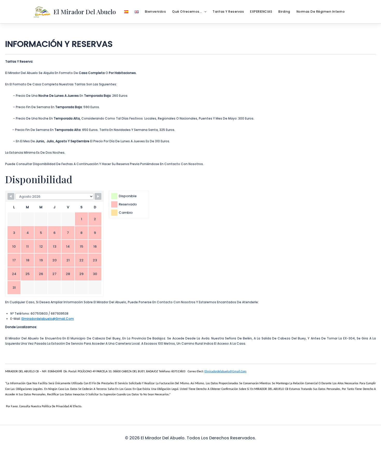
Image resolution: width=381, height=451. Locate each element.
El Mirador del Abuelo (84, 12)
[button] (204, 11)
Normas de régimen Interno (321, 11)
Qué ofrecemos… (187, 11)
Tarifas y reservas (228, 11)
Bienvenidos (155, 11)
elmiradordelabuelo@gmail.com (48, 318)
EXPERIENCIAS (261, 11)
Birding (284, 11)
